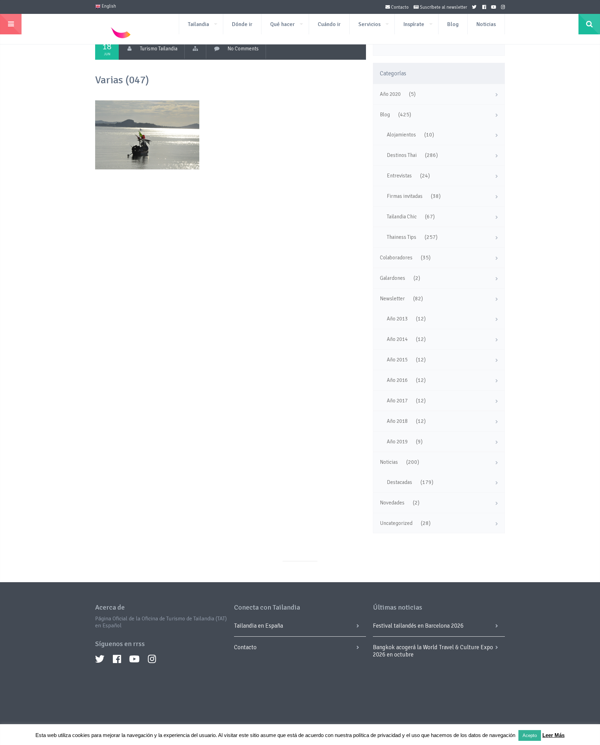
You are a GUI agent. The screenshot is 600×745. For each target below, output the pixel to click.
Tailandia (198, 24)
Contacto (399, 7)
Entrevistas (399, 176)
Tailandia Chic (402, 217)
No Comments (243, 48)
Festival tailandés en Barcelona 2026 (418, 625)
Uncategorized (396, 523)
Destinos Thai (402, 155)
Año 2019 (397, 441)
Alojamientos (401, 135)
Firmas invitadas (405, 196)
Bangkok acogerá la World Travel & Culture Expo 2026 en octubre (433, 651)
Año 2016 (397, 380)
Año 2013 (397, 319)
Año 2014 (397, 339)
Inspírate (413, 24)
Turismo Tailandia (158, 48)
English (108, 6)
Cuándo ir (329, 24)
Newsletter (392, 298)
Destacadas (399, 482)
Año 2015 (397, 360)
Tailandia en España (258, 625)
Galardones (392, 278)
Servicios (369, 24)
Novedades (392, 503)
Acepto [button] (530, 735)
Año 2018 (397, 421)
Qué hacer (282, 24)
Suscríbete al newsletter (443, 7)
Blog (453, 24)
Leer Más (553, 735)
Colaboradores (396, 257)
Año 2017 (397, 400)
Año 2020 (390, 94)
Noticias (486, 24)
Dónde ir (242, 24)
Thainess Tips (401, 237)
